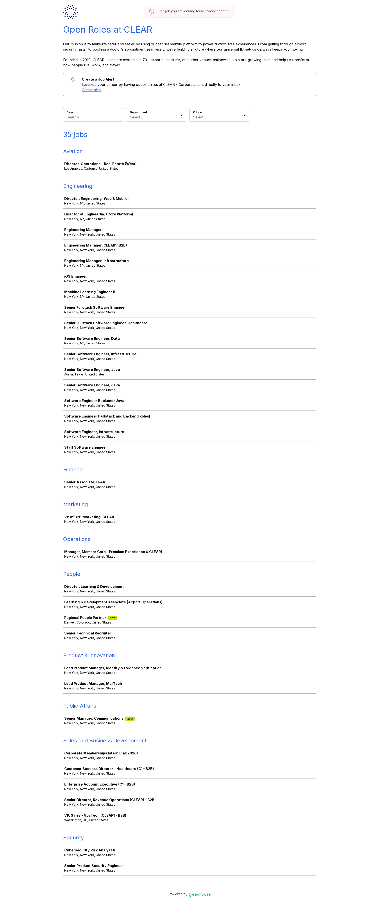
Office (197, 112)
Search (72, 112)
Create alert (91, 90)
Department (138, 112)
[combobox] (130, 117)
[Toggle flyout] (181, 115)
